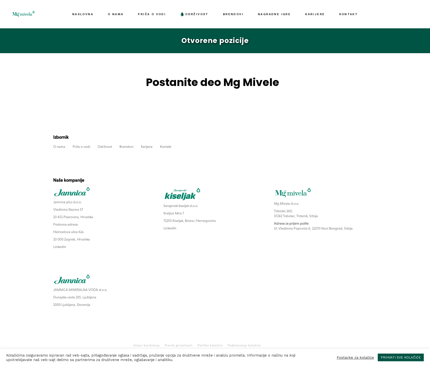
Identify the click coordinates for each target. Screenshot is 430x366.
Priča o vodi (81, 147)
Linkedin (59, 247)
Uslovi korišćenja (146, 345)
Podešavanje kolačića (244, 345)
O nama (59, 147)
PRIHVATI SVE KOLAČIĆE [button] (401, 357)
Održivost (105, 147)
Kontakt (165, 147)
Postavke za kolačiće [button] (355, 357)
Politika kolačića (210, 345)
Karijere (147, 147)
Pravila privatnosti (179, 345)
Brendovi (126, 147)
